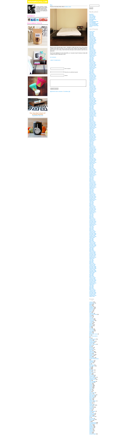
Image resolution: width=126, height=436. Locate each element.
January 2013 (92, 195)
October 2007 (92, 256)
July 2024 (91, 57)
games (90, 345)
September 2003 (92, 295)
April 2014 (91, 179)
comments (91, 318)
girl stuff (91, 348)
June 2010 (91, 227)
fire (90, 335)
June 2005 (91, 273)
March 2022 (91, 85)
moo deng (91, 382)
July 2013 (91, 189)
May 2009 (91, 239)
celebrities (91, 313)
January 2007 (92, 265)
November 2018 (92, 125)
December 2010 (92, 221)
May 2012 (91, 203)
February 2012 (92, 206)
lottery (90, 373)
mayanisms (91, 378)
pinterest (91, 397)
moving (90, 386)
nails (90, 389)
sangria (90, 408)
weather (91, 425)
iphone (90, 362)
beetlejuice (91, 307)
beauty (90, 306)
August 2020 (92, 104)
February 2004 (92, 290)
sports (90, 415)
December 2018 (92, 124)
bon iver (91, 310)
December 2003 (92, 292)
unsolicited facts (92, 423)
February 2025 (92, 50)
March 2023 (91, 73)
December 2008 (92, 244)
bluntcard (91, 309)
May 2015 (91, 166)
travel (90, 420)
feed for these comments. (56, 91)
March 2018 (91, 133)
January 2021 (92, 99)
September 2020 (92, 103)
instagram (91, 360)
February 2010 (92, 231)
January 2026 (92, 38)
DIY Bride (91, 20)
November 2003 (92, 293)
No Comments (53, 57)
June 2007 (91, 260)
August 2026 (92, 31)
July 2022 (91, 80)
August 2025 (92, 43)
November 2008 (92, 245)
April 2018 (91, 132)
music (90, 387)
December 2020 (92, 100)
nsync (90, 390)
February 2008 (92, 252)
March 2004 (91, 289)
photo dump (91, 396)
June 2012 (91, 202)
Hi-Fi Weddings (92, 22)
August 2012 (92, 200)
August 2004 (92, 284)
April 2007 (91, 262)
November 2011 (92, 209)
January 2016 (92, 158)
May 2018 (91, 131)
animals (91, 302)
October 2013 (92, 186)
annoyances (92, 303)
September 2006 (92, 268)
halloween (91, 351)
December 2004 (92, 279)
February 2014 (92, 181)
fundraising (91, 342)
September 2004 (92, 282)
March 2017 (91, 145)
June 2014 (91, 177)
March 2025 (91, 49)
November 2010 (92, 222)
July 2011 (91, 213)
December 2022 (92, 75)
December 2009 (92, 233)
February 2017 (92, 146)
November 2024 (92, 53)
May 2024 (91, 59)
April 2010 (91, 229)
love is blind (91, 375)
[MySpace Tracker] (63, 435)
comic (90, 317)
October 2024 (92, 54)
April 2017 (91, 144)
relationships (92, 405)
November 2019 (92, 113)
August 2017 (92, 140)
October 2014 (92, 173)
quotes (90, 402)
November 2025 (92, 40)
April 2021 (91, 96)
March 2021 (91, 97)
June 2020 (91, 106)
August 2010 (92, 225)
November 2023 (92, 65)
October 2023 (92, 66)
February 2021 (92, 98)
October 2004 (92, 281)
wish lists (91, 430)
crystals (91, 322)
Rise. (51, 5)
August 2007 (92, 258)
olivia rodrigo (92, 392)
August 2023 (92, 68)
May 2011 (91, 215)
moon (90, 383)
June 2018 (91, 130)
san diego (91, 407)
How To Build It (92, 16)
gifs (90, 346)
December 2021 (92, 88)
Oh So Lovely (92, 18)
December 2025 (92, 39)
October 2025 (92, 41)
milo (90, 380)
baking (90, 304)
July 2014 (91, 176)
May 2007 (91, 261)
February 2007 (92, 264)
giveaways (91, 349)
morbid (90, 384)
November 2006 (92, 267)
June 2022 (91, 82)
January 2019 (92, 123)
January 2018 (92, 135)
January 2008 (92, 253)
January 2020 (92, 111)
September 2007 (92, 257)
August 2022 (92, 79)
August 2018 (92, 128)
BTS (90, 312)
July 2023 (91, 69)
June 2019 (91, 118)
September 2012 (92, 199)
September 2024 (92, 55)
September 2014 (92, 174)
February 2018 (92, 134)
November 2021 (92, 89)
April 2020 (91, 108)
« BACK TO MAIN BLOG (55, 60)
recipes (90, 404)
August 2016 (92, 153)
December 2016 (92, 149)
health (90, 353)
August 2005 (92, 272)
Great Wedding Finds (93, 21)
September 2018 (92, 127)
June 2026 (91, 33)
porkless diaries (92, 400)
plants (90, 398)
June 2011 (91, 214)
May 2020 (91, 107)
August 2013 (92, 188)
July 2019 (91, 117)
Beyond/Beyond (92, 19)
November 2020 (92, 101)
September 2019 (92, 116)
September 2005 (92, 271)
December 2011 (92, 208)
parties (90, 393)
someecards (92, 413)
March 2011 (91, 218)
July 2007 (91, 259)
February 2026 (92, 37)
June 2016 (91, 155)
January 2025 (92, 51)
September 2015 (92, 162)
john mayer (91, 364)
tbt (89, 417)
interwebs (91, 361)
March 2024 (91, 61)
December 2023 (92, 64)
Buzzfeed (91, 14)
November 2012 (92, 197)
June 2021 (91, 94)
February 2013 (92, 194)
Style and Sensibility (93, 24)
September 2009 (92, 236)
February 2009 (92, 242)
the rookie (91, 418)
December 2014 (92, 171)
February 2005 (92, 277)
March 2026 (91, 36)
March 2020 (91, 109)
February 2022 (92, 86)
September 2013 (92, 187)
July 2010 (91, 226)
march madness (92, 377)
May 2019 (91, 119)
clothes (90, 316)
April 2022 (91, 84)
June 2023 (91, 70)
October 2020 (92, 102)
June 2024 (91, 58)
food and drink (92, 339)
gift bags (91, 347)
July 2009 (91, 238)
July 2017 (91, 141)
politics (90, 399)
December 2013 (92, 184)
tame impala (91, 416)
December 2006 (92, 266)
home (70, 6)
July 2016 (91, 154)
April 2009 (91, 240)
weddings (91, 426)
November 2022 (92, 76)
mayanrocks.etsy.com (37, 115)
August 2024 (92, 56)
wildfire (90, 428)
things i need (92, 419)
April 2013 (91, 192)
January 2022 (92, 87)
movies (90, 385)
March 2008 (91, 251)
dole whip (91, 328)
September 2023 (92, 67)
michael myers (92, 379)
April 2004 (91, 288)
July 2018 (91, 129)
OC (90, 391)
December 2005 (92, 270)
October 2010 (92, 223)
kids (90, 366)
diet (90, 326)
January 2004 (92, 291)
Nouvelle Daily (92, 17)
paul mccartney (92, 394)
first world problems (93, 336)
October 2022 (92, 77)
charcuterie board (93, 314)
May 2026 (91, 34)
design (90, 325)
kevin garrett (92, 365)
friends (90, 340)
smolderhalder (92, 411)
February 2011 (92, 219)
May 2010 (91, 228)
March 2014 (91, 180)
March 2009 (91, 241)
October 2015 (92, 161)
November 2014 (92, 172)
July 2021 (91, 93)
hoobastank (91, 357)
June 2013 (91, 190)
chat (90, 315)
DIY (90, 327)
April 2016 (91, 157)
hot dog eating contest (94, 358)
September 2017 (92, 139)
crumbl (90, 321)
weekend (91, 427)
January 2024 (92, 63)
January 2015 (92, 170)
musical (91, 388)
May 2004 (91, 287)
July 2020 (91, 105)
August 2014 (92, 175)
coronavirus (91, 320)
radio (90, 403)
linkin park (91, 370)
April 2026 (91, 35)
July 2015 (91, 164)
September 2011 (92, 211)
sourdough (91, 414)
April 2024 (91, 60)
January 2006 (92, 269)
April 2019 (91, 120)
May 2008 (91, 248)
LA (89, 368)
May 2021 (91, 95)
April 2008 (91, 250)
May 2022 (91, 83)
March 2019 (91, 121)
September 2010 (92, 224)
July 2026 (91, 32)
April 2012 (91, 204)
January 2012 (92, 207)
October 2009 (92, 235)
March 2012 (91, 205)
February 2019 (92, 122)
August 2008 (92, 246)
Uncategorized (92, 422)
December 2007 (92, 254)
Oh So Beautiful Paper (94, 23)
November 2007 (92, 255)
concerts (91, 319)
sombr (90, 412)
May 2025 (91, 46)
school (90, 409)
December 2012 (92, 196)
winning (90, 429)
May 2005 (91, 274)
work (90, 432)
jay (90, 363)
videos (90, 424)
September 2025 (92, 42)
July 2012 (91, 201)
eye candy (91, 330)
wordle (90, 431)
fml (90, 338)
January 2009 (92, 243)
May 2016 (91, 156)
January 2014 (92, 183)
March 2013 (91, 193)
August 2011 (92, 212)
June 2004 (91, 286)
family (90, 331)
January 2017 (92, 147)
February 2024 (92, 62)
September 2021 (92, 91)
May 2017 (91, 143)
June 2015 (91, 165)
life (90, 369)
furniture (66, 6)
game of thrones (92, 344)
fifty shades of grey (93, 333)
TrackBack (67, 91)
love (90, 374)
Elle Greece (91, 15)
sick (90, 410)
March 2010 (91, 230)
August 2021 (92, 92)
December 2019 (92, 112)
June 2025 (91, 45)
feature (90, 332)
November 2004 (92, 280)
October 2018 (92, 126)
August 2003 (92, 296)
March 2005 (91, 276)
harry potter (91, 352)
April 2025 (91, 48)
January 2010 (92, 232)
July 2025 (91, 44)
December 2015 (92, 159)
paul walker (91, 395)
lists (90, 371)
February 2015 (92, 169)
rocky (90, 406)
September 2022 (92, 78)
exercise (91, 329)
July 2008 (91, 247)
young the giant (92, 433)
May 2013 (91, 191)
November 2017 (92, 137)
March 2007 (91, 263)
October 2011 (92, 210)
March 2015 (91, 168)
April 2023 (91, 72)
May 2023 (91, 71)
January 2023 (92, 74)
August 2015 (92, 163)
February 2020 (92, 110)
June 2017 (91, 142)
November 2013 (92, 185)
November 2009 (92, 234)
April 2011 (91, 217)
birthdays (91, 308)
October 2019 (92, 115)
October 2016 (92, 151)
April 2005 (91, 275)
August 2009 (92, 237)
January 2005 (92, 278)
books (90, 311)
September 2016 (92, 152)
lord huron (91, 372)
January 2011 (92, 220)
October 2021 (92, 90)
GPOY (90, 350)
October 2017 (92, 138)
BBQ (90, 305)
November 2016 (92, 150)
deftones (91, 324)
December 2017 (92, 136)
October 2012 (92, 198)
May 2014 (91, 178)
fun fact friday (92, 341)
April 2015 (91, 167)
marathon (91, 376)
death (90, 323)
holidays (91, 355)
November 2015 (92, 160)
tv (89, 421)
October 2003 (92, 294)
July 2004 (91, 285)
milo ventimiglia (92, 381)
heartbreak (91, 354)
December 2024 (92, 52)
